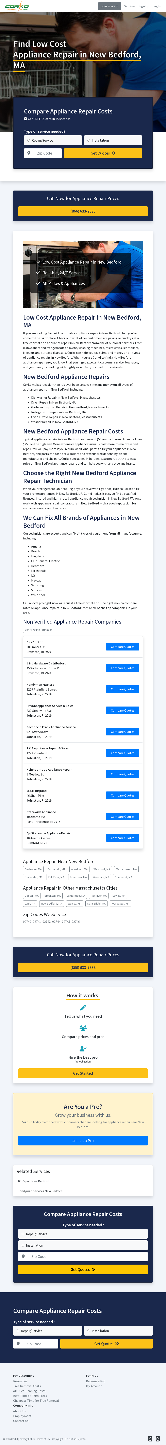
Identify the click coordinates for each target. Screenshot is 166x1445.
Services (129, 6)
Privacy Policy (27, 1439)
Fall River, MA (56, 877)
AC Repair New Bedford (33, 1181)
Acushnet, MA (79, 869)
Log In (156, 6)
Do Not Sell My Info (75, 1439)
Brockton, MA (53, 895)
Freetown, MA (78, 877)
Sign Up (144, 6)
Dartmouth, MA (56, 869)
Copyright (57, 1439)
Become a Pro (95, 1381)
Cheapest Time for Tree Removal (36, 1400)
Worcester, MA (120, 903)
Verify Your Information (38, 629)
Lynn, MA (30, 903)
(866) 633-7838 (83, 211)
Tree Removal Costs (27, 1386)
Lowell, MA (119, 895)
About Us (19, 1411)
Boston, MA (32, 895)
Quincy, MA (74, 903)
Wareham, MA (101, 877)
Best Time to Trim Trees (30, 1396)
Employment (22, 1416)
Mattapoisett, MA (126, 869)
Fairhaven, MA (33, 869)
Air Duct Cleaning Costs (29, 1391)
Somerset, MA (123, 877)
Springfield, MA (96, 903)
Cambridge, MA (76, 895)
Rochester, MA (34, 877)
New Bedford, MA (51, 903)
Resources (20, 1381)
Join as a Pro (109, 6)
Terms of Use (43, 1439)
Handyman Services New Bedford (40, 1191)
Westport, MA (102, 869)
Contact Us (21, 1421)
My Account (94, 1386)
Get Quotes (101, 153)
